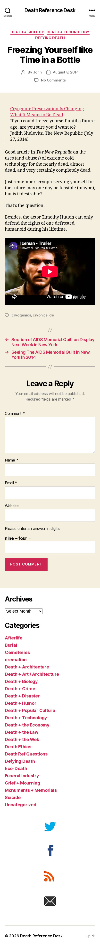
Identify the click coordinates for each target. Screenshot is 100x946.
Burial (11, 645)
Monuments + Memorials (31, 790)
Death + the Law (21, 732)
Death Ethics (18, 746)
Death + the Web (22, 739)
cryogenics (21, 315)
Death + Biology (27, 32)
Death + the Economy (27, 724)
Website (12, 506)
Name (11, 460)
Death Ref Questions (26, 753)
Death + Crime (20, 688)
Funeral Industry (22, 775)
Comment (15, 413)
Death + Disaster (22, 695)
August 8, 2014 (65, 72)
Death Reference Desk (50, 10)
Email (11, 483)
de (51, 315)
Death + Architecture (27, 666)
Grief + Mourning (22, 782)
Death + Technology (68, 32)
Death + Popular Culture (30, 710)
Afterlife (13, 637)
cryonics (40, 315)
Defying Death (50, 38)
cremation (16, 659)
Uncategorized (20, 804)
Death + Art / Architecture (32, 674)
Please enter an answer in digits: (32, 529)
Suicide (13, 797)
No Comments (53, 80)
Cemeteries (17, 652)
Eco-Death (16, 768)
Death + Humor (20, 703)
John (37, 72)
